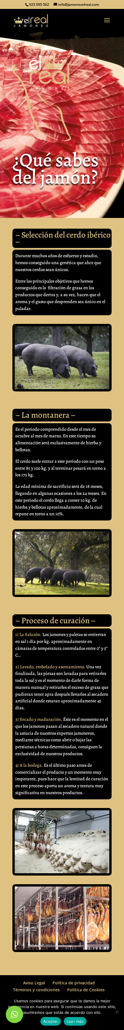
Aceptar (50, 1021)
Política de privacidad (73, 983)
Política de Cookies (86, 989)
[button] (14, 1014)
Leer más (75, 1021)
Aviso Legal (34, 983)
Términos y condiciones (36, 989)
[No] (117, 1012)
